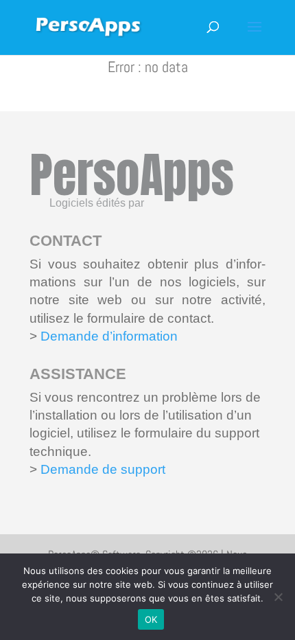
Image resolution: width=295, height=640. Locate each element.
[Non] (278, 597)
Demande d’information (109, 336)
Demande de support (101, 469)
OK (151, 619)
